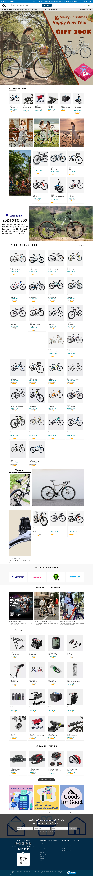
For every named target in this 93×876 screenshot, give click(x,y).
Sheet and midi (52, 9)
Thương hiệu (42, 843)
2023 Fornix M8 (70, 269)
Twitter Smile (51, 406)
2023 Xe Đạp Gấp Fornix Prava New (77, 108)
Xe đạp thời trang (43, 854)
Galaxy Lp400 (13, 461)
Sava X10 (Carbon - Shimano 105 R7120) (40, 530)
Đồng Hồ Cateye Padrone (54, 654)
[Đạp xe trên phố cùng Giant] (46, 606)
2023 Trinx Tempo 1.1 (52, 297)
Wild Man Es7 (32, 709)
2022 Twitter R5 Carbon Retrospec (34, 325)
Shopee (75, 844)
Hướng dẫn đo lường (66, 844)
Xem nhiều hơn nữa (46, 779)
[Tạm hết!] (18, 766)
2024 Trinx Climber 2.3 (15, 269)
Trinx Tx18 (69, 297)
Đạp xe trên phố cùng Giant (42, 621)
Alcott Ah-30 (51, 434)
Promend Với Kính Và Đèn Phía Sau (55, 771)
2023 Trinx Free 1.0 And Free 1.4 (17, 406)
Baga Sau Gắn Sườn (15, 654)
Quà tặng (64, 843)
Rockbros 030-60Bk (65, 107)
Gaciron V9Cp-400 (52, 107)
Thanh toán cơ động (66, 848)
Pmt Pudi (69, 770)
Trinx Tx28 (50, 379)
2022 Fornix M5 (32, 297)
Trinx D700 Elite (14, 434)
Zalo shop (76, 848)
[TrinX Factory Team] (21, 606)
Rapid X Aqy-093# (14, 681)
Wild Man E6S (32, 654)
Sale (40, 9)
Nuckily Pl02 (70, 709)
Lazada (75, 843)
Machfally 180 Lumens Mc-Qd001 (39, 108)
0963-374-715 (43, 1)
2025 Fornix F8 (72, 196)
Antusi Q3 (13, 735)
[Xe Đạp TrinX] (75, 577)
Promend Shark (32, 770)
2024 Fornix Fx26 (71, 406)
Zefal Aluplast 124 (33, 681)
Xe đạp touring (43, 848)
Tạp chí (52, 846)
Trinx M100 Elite (32, 406)
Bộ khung (10, 9)
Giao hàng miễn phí (66, 850)
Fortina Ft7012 (36, 169)
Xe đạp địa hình (43, 850)
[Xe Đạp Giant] (18, 577)
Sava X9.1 (53, 530)
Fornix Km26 (54, 169)
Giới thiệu (53, 843)
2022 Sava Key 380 (71, 324)
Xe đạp (3, 9)
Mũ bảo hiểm (18, 9)
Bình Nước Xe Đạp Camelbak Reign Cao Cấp (73, 682)
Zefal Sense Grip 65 (15, 709)
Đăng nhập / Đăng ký (86, 9)
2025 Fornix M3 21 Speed (34, 269)
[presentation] (10, 104)
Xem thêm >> (81, 245)
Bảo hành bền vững (66, 846)
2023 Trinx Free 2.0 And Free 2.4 (74, 434)
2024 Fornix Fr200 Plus (53, 269)
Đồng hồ (34, 9)
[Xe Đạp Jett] (56, 577)
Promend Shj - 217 (52, 681)
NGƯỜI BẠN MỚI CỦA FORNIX (67, 621)
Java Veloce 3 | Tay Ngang (73, 379)
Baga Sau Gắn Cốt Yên (27, 108)
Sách (44, 9)
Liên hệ (52, 844)
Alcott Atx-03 (32, 434)
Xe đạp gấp (42, 852)
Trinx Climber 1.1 (14, 324)
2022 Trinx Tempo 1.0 (34, 461)
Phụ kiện (26, 9)
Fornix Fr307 (70, 352)
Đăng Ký (73, 828)
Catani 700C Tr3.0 (14, 107)
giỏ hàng (88, 5)
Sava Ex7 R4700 (36, 196)
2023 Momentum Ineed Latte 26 (55, 352)
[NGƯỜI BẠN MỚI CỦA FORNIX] (72, 606)
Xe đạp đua (42, 844)
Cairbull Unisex (14, 770)
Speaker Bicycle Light (72, 654)
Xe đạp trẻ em (42, 856)
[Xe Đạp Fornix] (37, 577)
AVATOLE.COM (29, 874)
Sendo (75, 846)
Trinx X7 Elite (51, 324)
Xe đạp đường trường (44, 846)
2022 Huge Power (73, 169)
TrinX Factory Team (15, 621)
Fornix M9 (13, 297)
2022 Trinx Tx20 (14, 379)
